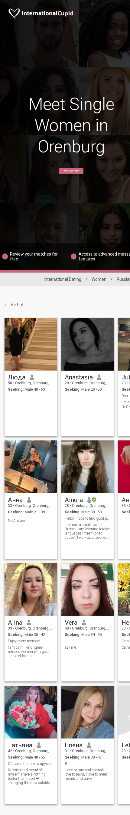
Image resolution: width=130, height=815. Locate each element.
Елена (74, 745)
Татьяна (20, 745)
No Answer (16, 520)
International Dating (62, 279)
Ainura (74, 500)
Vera (71, 622)
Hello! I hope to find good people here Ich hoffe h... (88, 518)
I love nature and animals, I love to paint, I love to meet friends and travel (86, 774)
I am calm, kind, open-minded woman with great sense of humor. (29, 651)
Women (99, 279)
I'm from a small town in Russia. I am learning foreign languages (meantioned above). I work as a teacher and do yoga (87, 531)
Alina (15, 622)
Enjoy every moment (24, 641)
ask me (70, 647)
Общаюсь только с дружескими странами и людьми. (31, 764)
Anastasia (79, 377)
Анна (15, 500)
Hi (66, 641)
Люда (16, 377)
